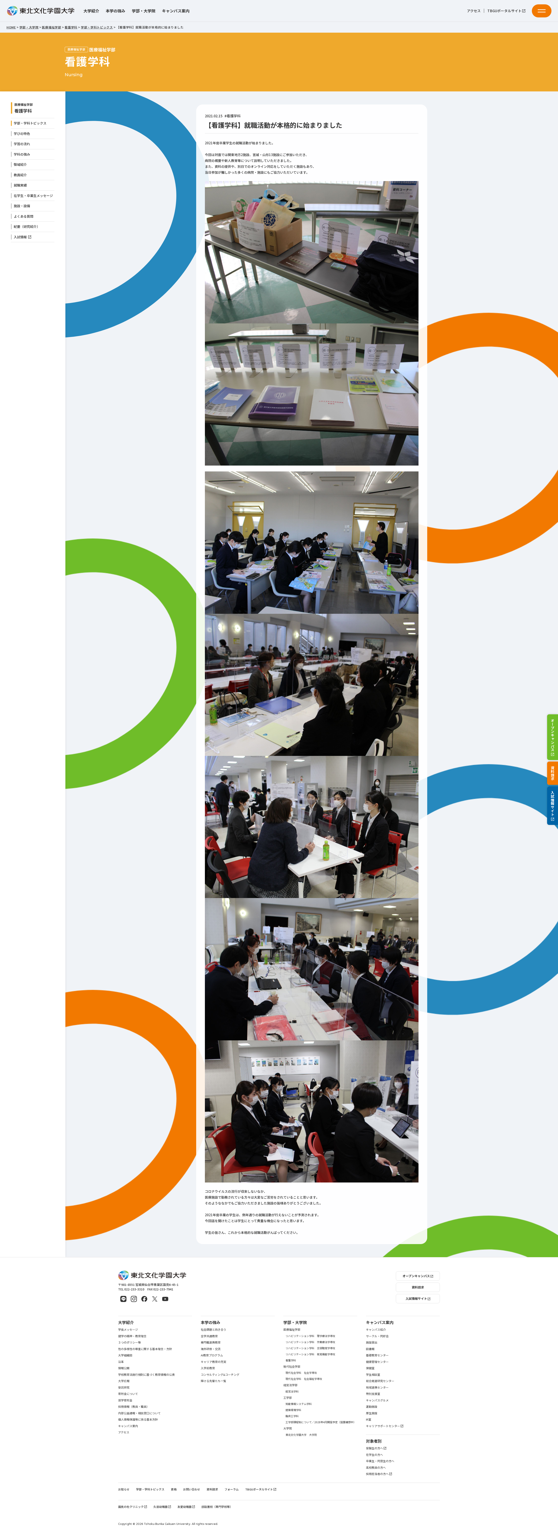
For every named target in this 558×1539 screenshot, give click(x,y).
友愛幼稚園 (184, 1507)
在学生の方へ (374, 1455)
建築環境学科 (293, 1410)
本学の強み (115, 10)
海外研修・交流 (211, 1349)
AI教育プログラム (212, 1355)
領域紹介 (20, 164)
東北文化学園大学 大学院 (301, 1434)
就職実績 (20, 185)
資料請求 (552, 773)
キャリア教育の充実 (213, 1362)
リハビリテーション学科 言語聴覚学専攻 (310, 1348)
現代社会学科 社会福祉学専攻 (304, 1379)
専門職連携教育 (211, 1342)
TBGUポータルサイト (504, 11)
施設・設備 (22, 206)
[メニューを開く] (541, 10)
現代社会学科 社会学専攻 (301, 1372)
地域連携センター (377, 1387)
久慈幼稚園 (160, 1507)
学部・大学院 (143, 10)
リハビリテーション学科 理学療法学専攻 (310, 1336)
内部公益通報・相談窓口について (139, 1413)
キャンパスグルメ (377, 1400)
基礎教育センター (377, 1355)
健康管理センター (377, 1362)
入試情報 (20, 237)
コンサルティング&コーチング (220, 1374)
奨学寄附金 (125, 1400)
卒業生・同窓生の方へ (380, 1461)
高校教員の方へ (376, 1467)
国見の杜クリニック (131, 1507)
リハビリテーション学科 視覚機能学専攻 (310, 1354)
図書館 (370, 1349)
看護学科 (23, 111)
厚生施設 (371, 1413)
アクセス (474, 11)
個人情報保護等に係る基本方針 (138, 1419)
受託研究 (123, 1387)
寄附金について (128, 1394)
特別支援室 (373, 1394)
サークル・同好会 (377, 1336)
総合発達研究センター (380, 1381)
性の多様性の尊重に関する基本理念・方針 (145, 1349)
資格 (174, 1489)
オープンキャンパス (552, 734)
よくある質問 (23, 216)
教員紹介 (20, 175)
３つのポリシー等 (129, 1342)
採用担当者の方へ (377, 1474)
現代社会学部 (291, 1366)
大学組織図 (125, 1355)
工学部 (287, 1398)
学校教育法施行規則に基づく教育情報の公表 (146, 1374)
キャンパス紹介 (376, 1329)
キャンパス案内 (175, 10)
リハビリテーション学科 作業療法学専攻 (310, 1342)
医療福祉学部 (291, 1329)
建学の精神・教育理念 (132, 1336)
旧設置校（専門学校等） (217, 1507)
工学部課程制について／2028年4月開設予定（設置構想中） (321, 1422)
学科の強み (22, 154)
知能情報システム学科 (299, 1404)
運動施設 (371, 1406)
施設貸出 (371, 1342)
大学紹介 (91, 10)
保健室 (370, 1368)
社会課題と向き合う (213, 1329)
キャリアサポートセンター (383, 1426)
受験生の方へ (374, 1448)
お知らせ (123, 1489)
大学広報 (123, 1381)
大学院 (287, 1428)
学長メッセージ (128, 1329)
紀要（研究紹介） (27, 226)
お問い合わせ (191, 1489)
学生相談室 (373, 1374)
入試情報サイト (552, 803)
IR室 (368, 1419)
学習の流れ (22, 143)
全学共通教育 (209, 1336)
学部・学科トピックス (30, 123)
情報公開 (123, 1368)
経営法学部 (290, 1385)
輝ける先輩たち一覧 (213, 1381)
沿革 (121, 1362)
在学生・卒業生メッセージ (33, 195)
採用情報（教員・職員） (133, 1406)
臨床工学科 (292, 1416)
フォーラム (232, 1489)
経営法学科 (292, 1391)
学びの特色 (22, 133)
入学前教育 (208, 1368)
